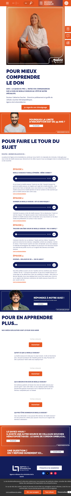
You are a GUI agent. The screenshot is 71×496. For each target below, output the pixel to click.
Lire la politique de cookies (13, 492)
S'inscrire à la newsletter (49, 468)
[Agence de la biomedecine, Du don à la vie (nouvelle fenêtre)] (14, 3)
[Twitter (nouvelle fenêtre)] (47, 474)
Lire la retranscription (19, 194)
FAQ (1, 448)
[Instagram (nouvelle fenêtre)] (55, 474)
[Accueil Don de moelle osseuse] (18, 3)
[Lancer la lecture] (54, 178)
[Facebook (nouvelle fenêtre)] (43, 474)
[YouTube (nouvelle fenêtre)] (51, 474)
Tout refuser (49, 492)
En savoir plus (5, 113)
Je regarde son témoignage (35, 107)
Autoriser (35, 344)
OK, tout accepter (33, 492)
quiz (1, 291)
